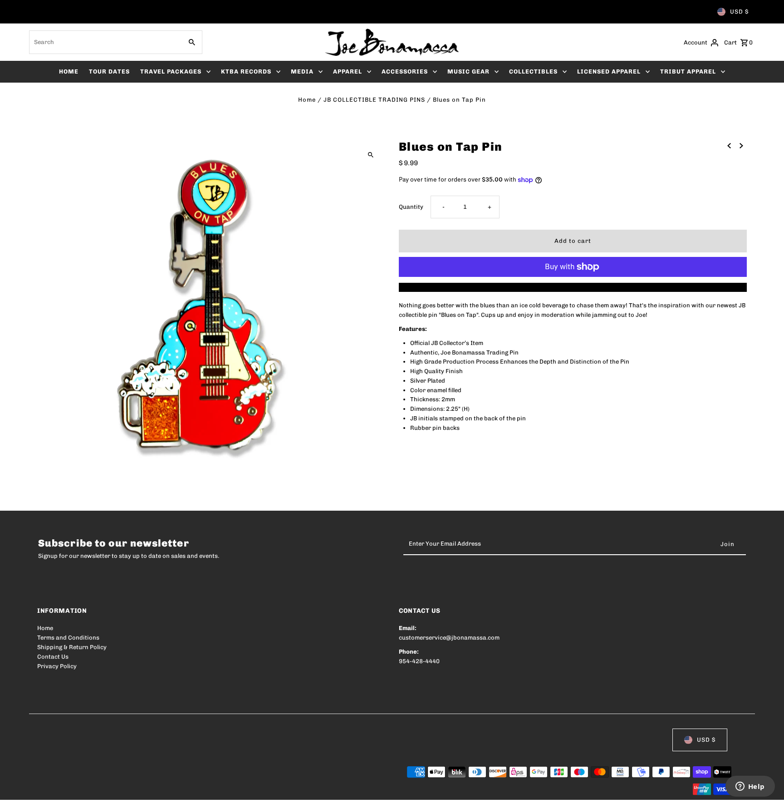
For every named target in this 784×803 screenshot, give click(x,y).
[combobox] (104, 42)
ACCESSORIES (405, 71)
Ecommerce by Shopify (204, 790)
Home (307, 99)
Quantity (411, 206)
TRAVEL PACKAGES (170, 71)
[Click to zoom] (370, 154)
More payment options (573, 287)
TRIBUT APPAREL (688, 71)
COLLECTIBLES (533, 71)
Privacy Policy (57, 666)
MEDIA (302, 71)
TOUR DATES (109, 71)
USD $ (739, 11)
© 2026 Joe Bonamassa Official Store (89, 790)
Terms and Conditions (68, 637)
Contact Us (53, 656)
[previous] (729, 145)
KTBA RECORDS (246, 71)
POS (153, 790)
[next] (741, 145)
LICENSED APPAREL (609, 71)
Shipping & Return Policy (72, 647)
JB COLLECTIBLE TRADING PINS (374, 99)
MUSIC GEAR (468, 71)
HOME (68, 71)
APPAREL (347, 71)
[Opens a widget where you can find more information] (750, 787)
